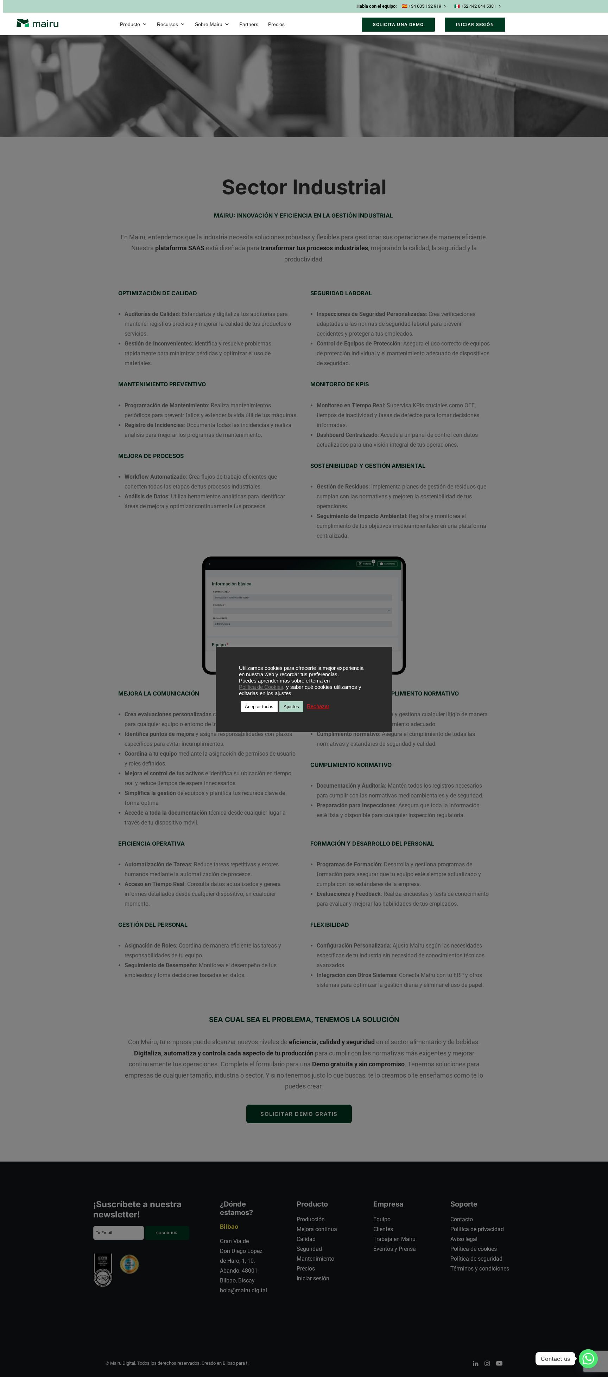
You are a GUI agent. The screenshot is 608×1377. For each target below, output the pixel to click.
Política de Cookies (261, 687)
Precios (276, 24)
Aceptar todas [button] (259, 706)
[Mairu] (37, 23)
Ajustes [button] (291, 706)
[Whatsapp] (588, 1358)
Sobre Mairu (208, 24)
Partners (248, 24)
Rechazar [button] (318, 706)
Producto (130, 24)
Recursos (167, 24)
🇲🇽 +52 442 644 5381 (475, 6)
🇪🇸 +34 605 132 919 (421, 6)
